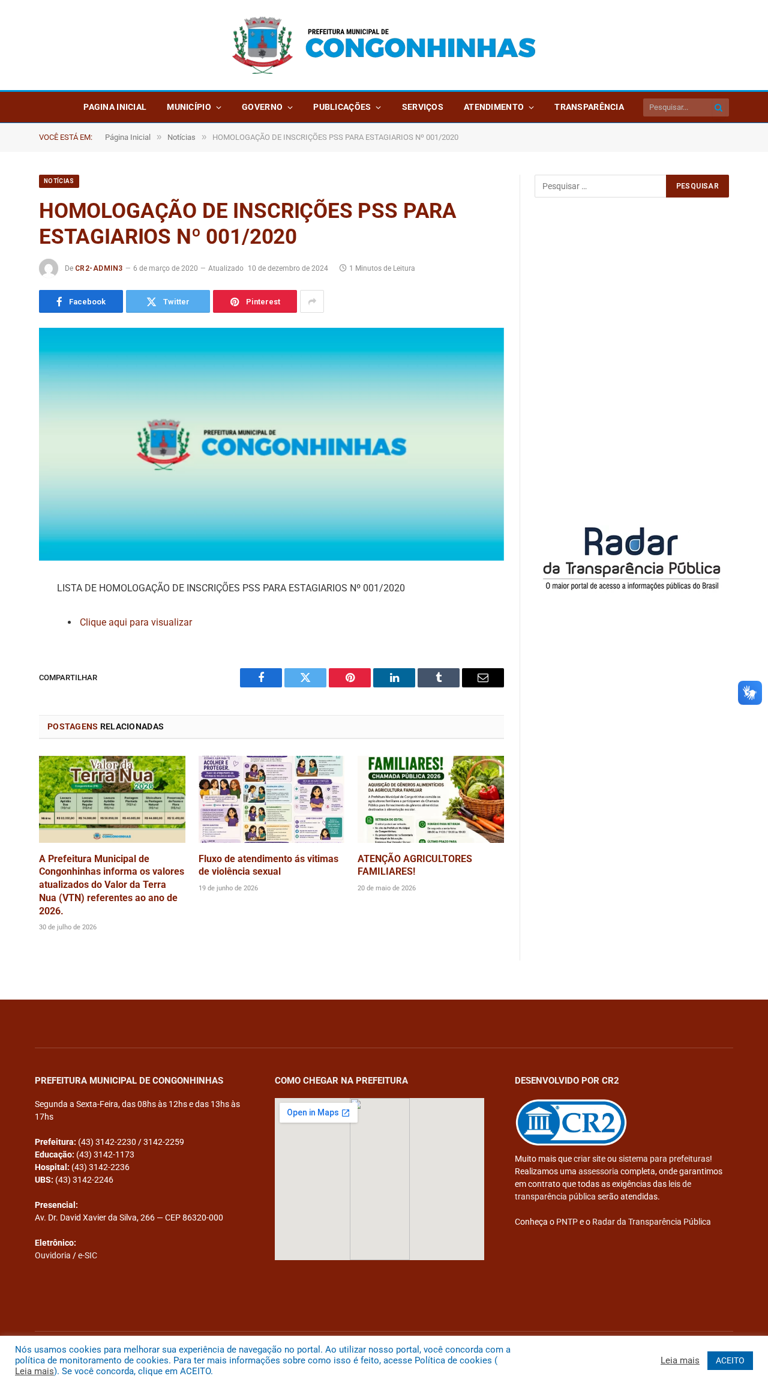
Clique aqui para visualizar (136, 622)
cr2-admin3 (99, 268)
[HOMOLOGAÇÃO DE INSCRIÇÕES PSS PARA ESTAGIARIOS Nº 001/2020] (271, 444)
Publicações (342, 107)
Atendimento (494, 107)
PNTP (567, 1222)
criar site (589, 1158)
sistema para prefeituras (664, 1158)
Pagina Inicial (114, 107)
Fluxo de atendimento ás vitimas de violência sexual (268, 865)
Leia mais (34, 1371)
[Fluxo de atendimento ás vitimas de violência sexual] (272, 799)
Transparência (589, 107)
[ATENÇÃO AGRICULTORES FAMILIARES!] (431, 799)
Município (189, 107)
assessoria (598, 1171)
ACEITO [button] (730, 1360)
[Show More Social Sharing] (312, 301)
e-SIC (87, 1255)
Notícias (59, 181)
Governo (262, 107)
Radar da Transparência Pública (651, 1222)
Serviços (422, 107)
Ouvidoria (53, 1255)
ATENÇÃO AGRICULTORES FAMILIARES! (415, 865)
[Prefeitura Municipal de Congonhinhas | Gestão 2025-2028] (384, 45)
